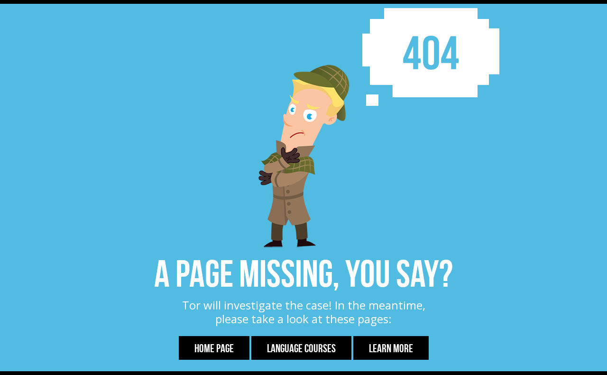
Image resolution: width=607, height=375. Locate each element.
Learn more (391, 348)
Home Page (214, 348)
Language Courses (301, 348)
